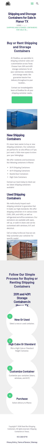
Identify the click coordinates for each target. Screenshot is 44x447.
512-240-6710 (22, 436)
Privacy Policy (12, 442)
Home (19, 25)
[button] (22, 99)
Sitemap (34, 442)
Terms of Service (24, 442)
